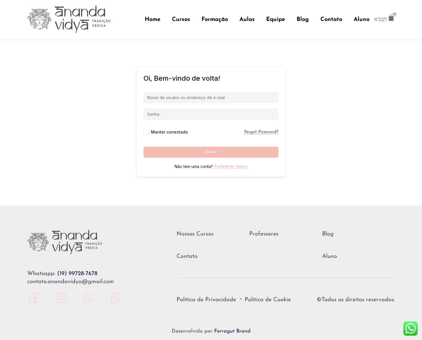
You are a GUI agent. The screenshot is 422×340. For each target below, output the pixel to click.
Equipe (275, 19)
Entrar (211, 152)
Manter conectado (169, 132)
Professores (263, 234)
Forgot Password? (261, 132)
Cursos (181, 19)
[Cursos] (114, 298)
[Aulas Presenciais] (87, 298)
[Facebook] (32, 298)
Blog (303, 19)
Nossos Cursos (195, 234)
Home (152, 19)
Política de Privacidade (206, 300)
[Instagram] (60, 298)
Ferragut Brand (232, 331)
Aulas (247, 19)
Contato (331, 19)
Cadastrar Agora (231, 166)
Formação (215, 19)
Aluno (361, 19)
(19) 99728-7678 (77, 274)
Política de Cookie (268, 300)
